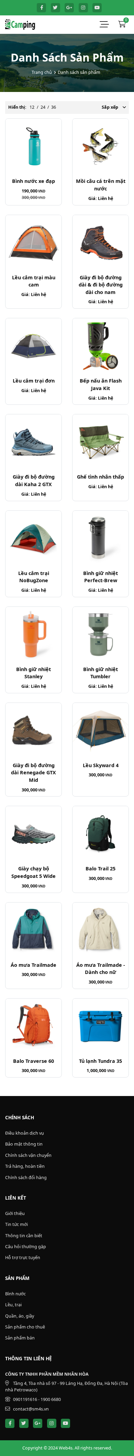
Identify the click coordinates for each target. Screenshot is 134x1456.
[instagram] (83, 7)
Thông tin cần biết (23, 1236)
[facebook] (41, 7)
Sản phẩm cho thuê (25, 1327)
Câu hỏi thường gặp (25, 1247)
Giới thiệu (15, 1213)
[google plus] (69, 7)
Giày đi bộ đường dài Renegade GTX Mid (33, 772)
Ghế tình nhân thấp (100, 476)
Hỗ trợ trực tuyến (22, 1257)
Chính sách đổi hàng (26, 1177)
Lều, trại (13, 1305)
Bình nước (15, 1294)
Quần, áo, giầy (19, 1316)
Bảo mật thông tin (24, 1144)
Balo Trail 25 (100, 868)
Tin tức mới (16, 1224)
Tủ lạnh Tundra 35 (100, 1061)
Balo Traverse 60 (33, 1061)
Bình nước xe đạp (33, 181)
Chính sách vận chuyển (28, 1155)
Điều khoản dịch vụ (24, 1133)
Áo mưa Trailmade (33, 965)
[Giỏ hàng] (122, 25)
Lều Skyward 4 (101, 765)
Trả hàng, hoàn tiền (25, 1166)
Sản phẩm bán (20, 1338)
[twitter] (55, 7)
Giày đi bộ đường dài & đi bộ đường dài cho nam (101, 284)
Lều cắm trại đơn (34, 380)
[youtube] (97, 7)
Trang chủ (42, 72)
